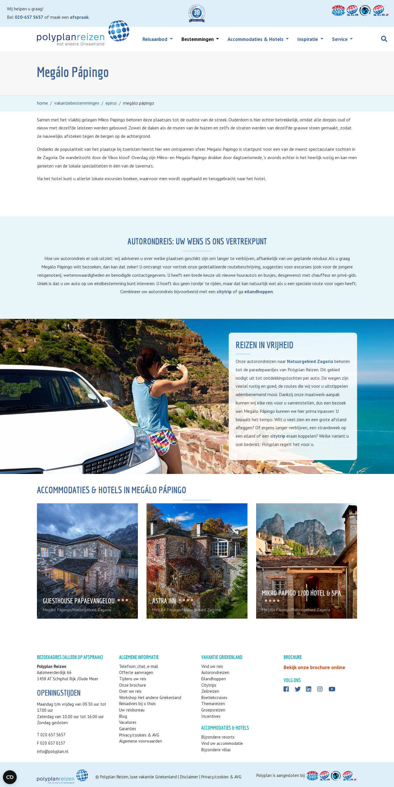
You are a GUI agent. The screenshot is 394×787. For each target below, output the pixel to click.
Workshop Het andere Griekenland (150, 697)
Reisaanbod (155, 39)
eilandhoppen (258, 291)
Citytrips (208, 685)
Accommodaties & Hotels (256, 39)
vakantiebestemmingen (76, 103)
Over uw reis (130, 691)
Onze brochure (132, 685)
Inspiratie (308, 39)
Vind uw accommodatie (222, 743)
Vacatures (127, 722)
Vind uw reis (212, 666)
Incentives (210, 716)
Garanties (127, 728)
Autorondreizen (215, 672)
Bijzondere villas (216, 749)
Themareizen (213, 703)
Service (340, 39)
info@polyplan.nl (52, 751)
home (42, 103)
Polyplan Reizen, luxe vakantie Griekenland (138, 777)
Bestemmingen (198, 39)
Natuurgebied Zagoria (310, 361)
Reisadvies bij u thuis (137, 703)
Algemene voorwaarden (140, 741)
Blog (123, 716)
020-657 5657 (29, 17)
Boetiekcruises (214, 697)
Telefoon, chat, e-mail (138, 666)
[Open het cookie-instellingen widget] (10, 777)
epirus (111, 103)
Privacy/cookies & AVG (139, 735)
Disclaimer (189, 777)
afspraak (79, 17)
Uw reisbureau (132, 710)
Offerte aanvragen (136, 672)
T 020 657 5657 (51, 734)
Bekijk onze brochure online (314, 667)
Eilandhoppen (213, 678)
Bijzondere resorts (217, 737)
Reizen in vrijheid (264, 345)
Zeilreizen (210, 691)
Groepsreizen (213, 710)
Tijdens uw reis (132, 678)
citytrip (224, 291)
